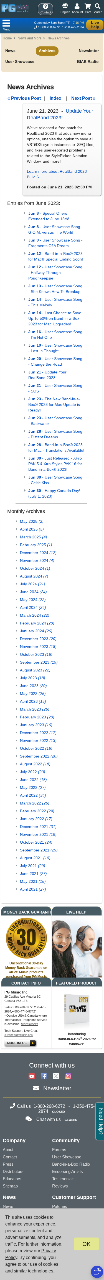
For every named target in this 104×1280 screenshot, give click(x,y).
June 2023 (33, 685)
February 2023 (37, 717)
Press (8, 1164)
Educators (12, 1178)
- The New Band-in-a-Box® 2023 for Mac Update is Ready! (54, 404)
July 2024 (32, 584)
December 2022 (38, 732)
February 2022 (37, 811)
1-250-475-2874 (73, 27)
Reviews (60, 1186)
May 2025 (32, 521)
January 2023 (36, 725)
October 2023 (36, 654)
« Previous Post (24, 98)
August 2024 (34, 576)
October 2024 (35, 568)
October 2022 (36, 748)
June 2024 (33, 592)
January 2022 (36, 819)
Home (7, 38)
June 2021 (33, 873)
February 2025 (36, 545)
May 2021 (33, 881)
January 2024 (36, 631)
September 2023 (39, 662)
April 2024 (33, 607)
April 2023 (33, 701)
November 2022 (38, 740)
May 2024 (33, 599)
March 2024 (34, 615)
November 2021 (38, 834)
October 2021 (36, 842)
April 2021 (33, 889)
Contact (10, 1156)
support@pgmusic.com (18, 1035)
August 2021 (35, 858)
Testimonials (63, 1178)
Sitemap (10, 1186)
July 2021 (32, 865)
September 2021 (39, 850)
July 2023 (32, 678)
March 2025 (33, 537)
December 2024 (38, 552)
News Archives (58, 38)
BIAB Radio (88, 61)
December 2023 (38, 639)
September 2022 (39, 756)
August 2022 (35, 764)
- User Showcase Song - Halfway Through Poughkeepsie (55, 272)
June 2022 (33, 779)
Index (55, 98)
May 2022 (33, 787)
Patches (59, 1206)
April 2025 (32, 529)
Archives (47, 50)
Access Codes (29, 1024)
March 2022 (34, 803)
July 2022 (32, 772)
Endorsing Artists (67, 1171)
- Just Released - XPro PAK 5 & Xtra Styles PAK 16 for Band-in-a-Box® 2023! (55, 464)
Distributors (13, 1171)
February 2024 (37, 623)
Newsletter (89, 50)
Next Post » (83, 98)
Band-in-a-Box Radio (71, 1164)
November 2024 (37, 560)
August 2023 (35, 670)
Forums (59, 1149)
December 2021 (38, 826)
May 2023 (33, 693)
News (10, 50)
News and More (30, 38)
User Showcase (19, 61)
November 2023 (38, 646)
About (8, 1149)
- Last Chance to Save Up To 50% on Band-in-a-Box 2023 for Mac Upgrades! (54, 318)
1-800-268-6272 (49, 27)
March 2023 (34, 709)
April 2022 (33, 795)
